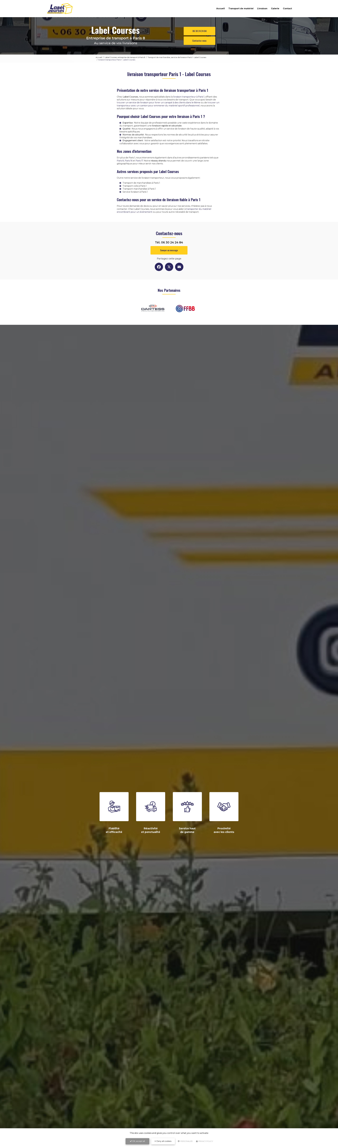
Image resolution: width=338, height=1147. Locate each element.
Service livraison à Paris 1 (135, 192)
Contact (287, 8)
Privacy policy (205, 1141)
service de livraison (176, 128)
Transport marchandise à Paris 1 (139, 189)
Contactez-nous (199, 40)
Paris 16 (128, 160)
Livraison (262, 8)
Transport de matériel (240, 8)
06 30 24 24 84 (199, 31)
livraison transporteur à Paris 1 (188, 96)
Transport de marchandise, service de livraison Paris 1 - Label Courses (177, 57)
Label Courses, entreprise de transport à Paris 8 (125, 57)
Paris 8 (120, 160)
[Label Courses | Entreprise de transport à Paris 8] (60, 8)
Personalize (186, 1141)
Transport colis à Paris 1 (135, 186)
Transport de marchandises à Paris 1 (141, 183)
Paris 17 (139, 160)
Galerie (275, 8)
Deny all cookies (163, 1141)
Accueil (220, 8)
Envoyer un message (169, 250)
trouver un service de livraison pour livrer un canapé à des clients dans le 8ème (158, 102)
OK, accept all (138, 1141)
